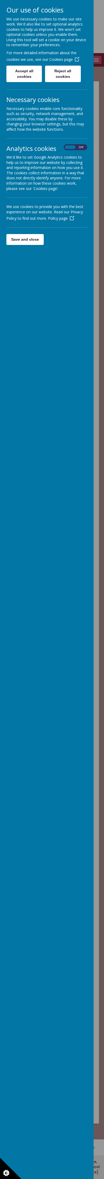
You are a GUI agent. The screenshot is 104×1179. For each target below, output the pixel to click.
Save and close (25, 239)
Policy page (58, 218)
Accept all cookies (24, 74)
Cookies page (61, 59)
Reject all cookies (62, 74)
